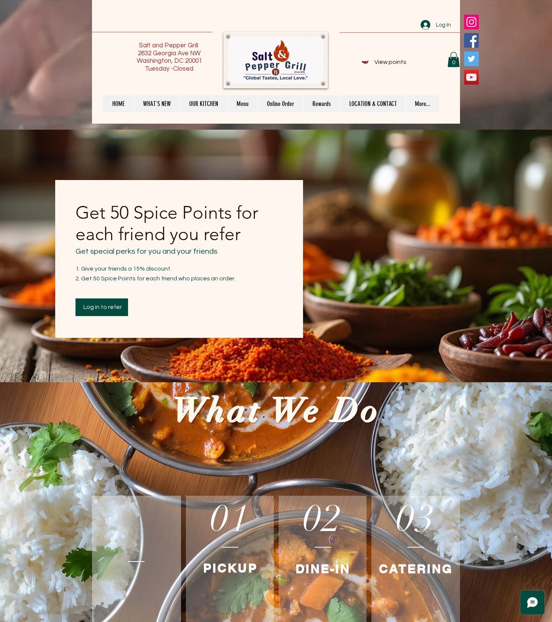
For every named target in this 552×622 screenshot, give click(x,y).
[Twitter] (471, 58)
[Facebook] (471, 40)
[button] (453, 59)
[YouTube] (471, 77)
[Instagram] (471, 22)
